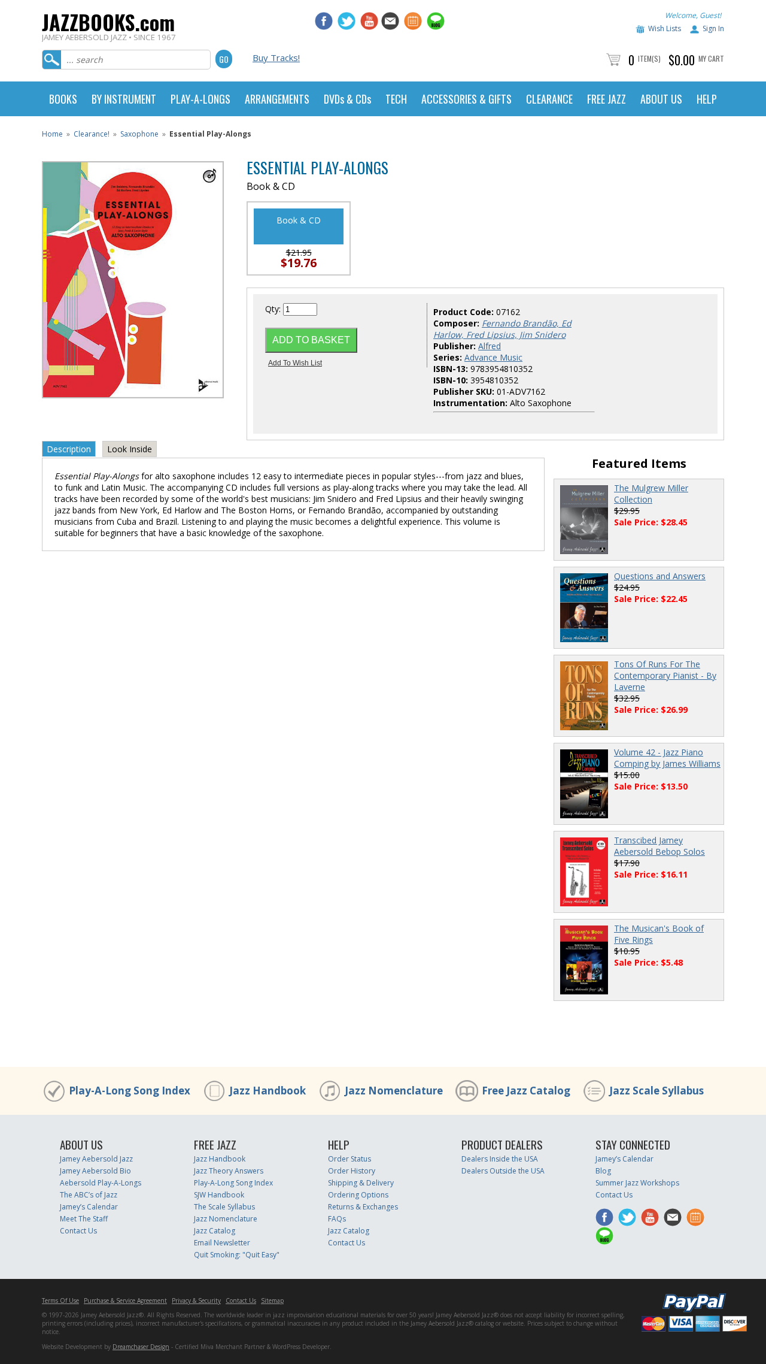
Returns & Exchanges (363, 1207)
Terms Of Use (60, 1300)
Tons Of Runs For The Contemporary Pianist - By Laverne (665, 675)
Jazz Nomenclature (394, 1090)
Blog (603, 1171)
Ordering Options (358, 1195)
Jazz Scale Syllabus (656, 1090)
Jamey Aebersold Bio (95, 1171)
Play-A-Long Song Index (129, 1090)
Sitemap (272, 1300)
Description (69, 449)
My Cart (711, 58)
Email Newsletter (222, 1243)
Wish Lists (664, 28)
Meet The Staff (84, 1219)
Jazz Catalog (214, 1231)
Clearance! (92, 134)
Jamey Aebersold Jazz (96, 1159)
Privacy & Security (196, 1300)
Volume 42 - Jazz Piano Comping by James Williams (667, 757)
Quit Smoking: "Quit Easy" (236, 1255)
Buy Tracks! (276, 57)
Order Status (349, 1159)
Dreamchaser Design (141, 1346)
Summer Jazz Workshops (637, 1183)
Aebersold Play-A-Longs (100, 1183)
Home (52, 134)
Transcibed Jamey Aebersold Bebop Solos (659, 845)
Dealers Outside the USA (503, 1171)
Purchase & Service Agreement (125, 1300)
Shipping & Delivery (361, 1183)
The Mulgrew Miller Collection (651, 493)
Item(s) (649, 58)
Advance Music (493, 357)
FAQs (337, 1219)
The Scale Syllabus (224, 1207)
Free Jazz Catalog (526, 1090)
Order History (351, 1171)
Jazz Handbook (267, 1090)
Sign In (713, 28)
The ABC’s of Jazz (88, 1195)
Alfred (489, 346)
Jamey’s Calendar (89, 1207)
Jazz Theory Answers (228, 1171)
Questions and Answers (660, 576)
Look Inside (129, 449)
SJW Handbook (219, 1195)
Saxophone (139, 134)
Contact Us (78, 1231)
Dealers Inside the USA (499, 1159)
